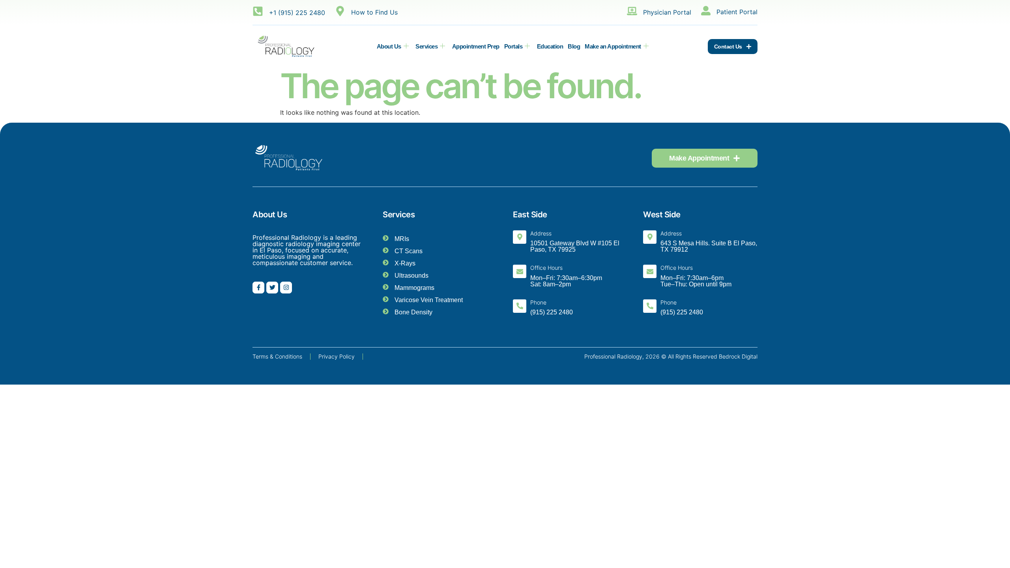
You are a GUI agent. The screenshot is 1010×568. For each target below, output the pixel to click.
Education (550, 46)
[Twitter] (272, 287)
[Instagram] (286, 287)
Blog (574, 46)
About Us (389, 46)
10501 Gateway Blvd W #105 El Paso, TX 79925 (574, 246)
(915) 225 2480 (551, 312)
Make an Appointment (613, 46)
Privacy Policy (336, 356)
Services (426, 46)
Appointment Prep (475, 46)
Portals (513, 46)
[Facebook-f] (258, 287)
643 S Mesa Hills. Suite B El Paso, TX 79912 (708, 246)
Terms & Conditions (277, 356)
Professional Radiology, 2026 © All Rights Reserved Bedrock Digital (671, 356)
